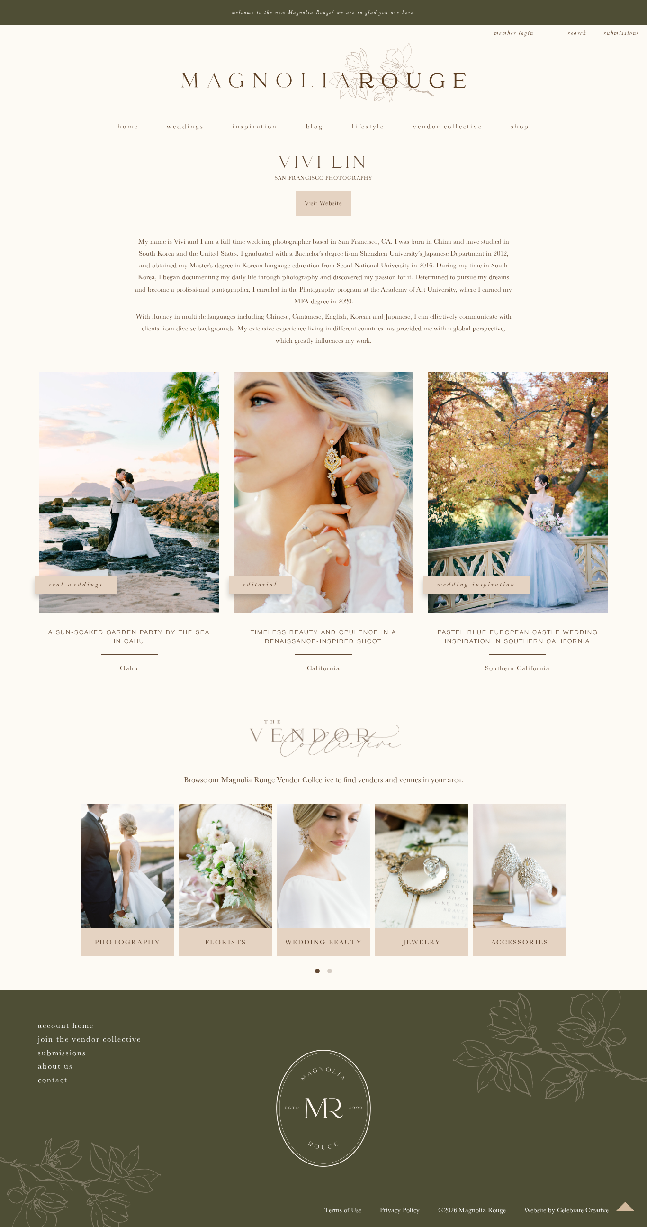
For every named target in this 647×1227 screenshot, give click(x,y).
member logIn (514, 33)
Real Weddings (76, 584)
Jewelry (421, 941)
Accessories (519, 941)
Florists (225, 941)
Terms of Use (342, 1209)
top (625, 1206)
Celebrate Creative (583, 1209)
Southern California (517, 667)
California (323, 667)
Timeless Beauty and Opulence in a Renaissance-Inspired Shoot (323, 637)
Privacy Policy (400, 1209)
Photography (348, 177)
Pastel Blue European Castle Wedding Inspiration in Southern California (518, 637)
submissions (621, 33)
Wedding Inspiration (476, 584)
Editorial (260, 584)
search (577, 33)
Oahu (129, 667)
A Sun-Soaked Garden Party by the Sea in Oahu (129, 637)
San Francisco (299, 177)
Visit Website (323, 203)
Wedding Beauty (323, 941)
